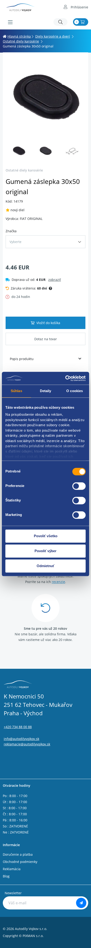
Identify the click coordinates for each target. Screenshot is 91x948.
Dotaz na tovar (45, 339)
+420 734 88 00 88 (18, 727)
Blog (6, 876)
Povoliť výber (45, 551)
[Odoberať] (81, 903)
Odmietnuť (45, 566)
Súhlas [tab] (16, 391)
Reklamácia (12, 869)
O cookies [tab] (74, 391)
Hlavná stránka (19, 36)
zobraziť (54, 279)
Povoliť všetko (45, 536)
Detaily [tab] (45, 391)
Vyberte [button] (15, 242)
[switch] (79, 486)
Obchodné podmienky (20, 861)
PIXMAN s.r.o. (33, 936)
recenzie (58, 582)
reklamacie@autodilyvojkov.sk (27, 744)
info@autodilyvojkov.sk (21, 739)
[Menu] (10, 22)
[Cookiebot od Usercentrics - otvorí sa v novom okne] (65, 378)
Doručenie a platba (18, 854)
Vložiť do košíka (48, 323)
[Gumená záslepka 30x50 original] (45, 98)
